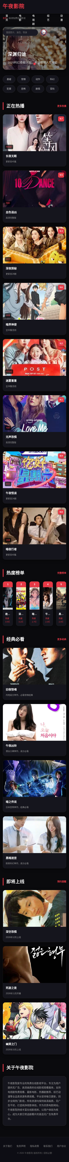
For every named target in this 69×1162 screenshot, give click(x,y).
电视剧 (33, 19)
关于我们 (7, 1146)
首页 (7, 17)
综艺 (48, 17)
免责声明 (21, 1146)
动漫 (61, 17)
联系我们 (47, 1146)
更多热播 (61, 106)
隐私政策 (34, 1146)
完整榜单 (61, 573)
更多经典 (61, 639)
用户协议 (61, 1146)
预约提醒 (61, 881)
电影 (20, 17)
